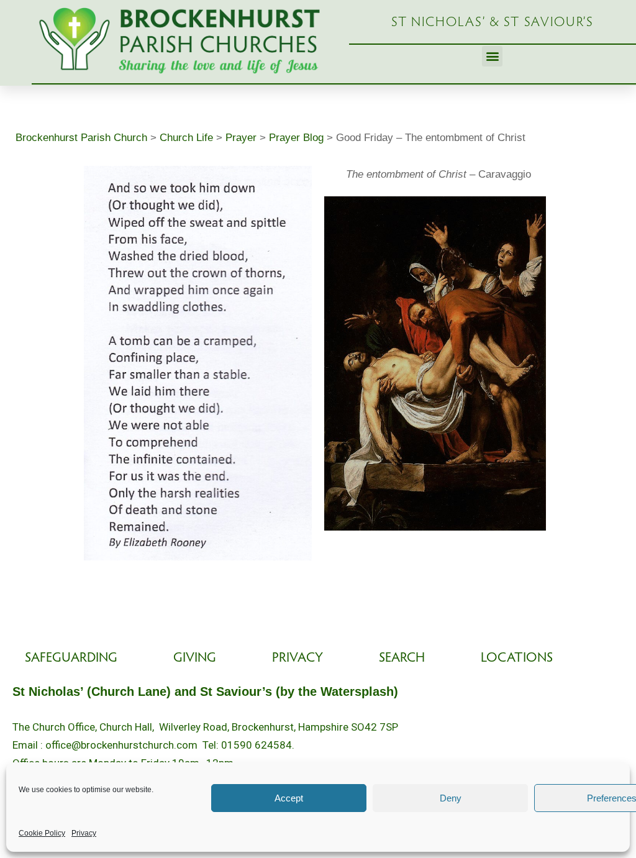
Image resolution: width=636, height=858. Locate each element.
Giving (194, 658)
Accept (289, 798)
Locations (517, 658)
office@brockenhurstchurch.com (121, 745)
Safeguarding (71, 658)
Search (402, 658)
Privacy (83, 833)
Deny (450, 798)
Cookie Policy (42, 833)
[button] (492, 56)
